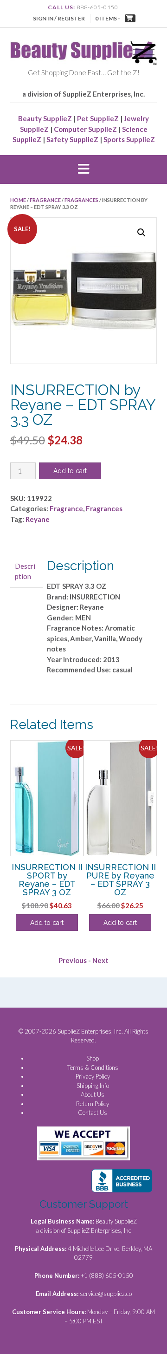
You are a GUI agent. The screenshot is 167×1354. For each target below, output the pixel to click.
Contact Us (92, 1112)
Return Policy (92, 1103)
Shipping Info (93, 1085)
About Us (92, 1094)
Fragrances (81, 200)
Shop (92, 1058)
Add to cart (70, 471)
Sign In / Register (59, 18)
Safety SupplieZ (72, 139)
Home (18, 200)
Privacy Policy (93, 1076)
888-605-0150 (97, 7)
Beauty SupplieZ (45, 118)
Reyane (38, 519)
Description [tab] (25, 571)
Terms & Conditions (92, 1067)
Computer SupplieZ (85, 129)
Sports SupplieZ (129, 139)
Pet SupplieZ (98, 118)
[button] (83, 169)
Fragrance (45, 200)
